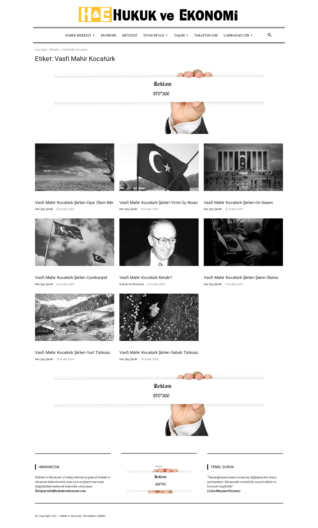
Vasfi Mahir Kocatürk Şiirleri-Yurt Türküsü (72, 352)
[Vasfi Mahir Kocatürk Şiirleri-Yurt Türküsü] (74, 317)
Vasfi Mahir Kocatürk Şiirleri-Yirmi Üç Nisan (158, 202)
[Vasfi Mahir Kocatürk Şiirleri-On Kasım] (243, 167)
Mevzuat (129, 35)
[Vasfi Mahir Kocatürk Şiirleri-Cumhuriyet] (74, 242)
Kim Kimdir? (127, 271)
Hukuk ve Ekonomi (131, 284)
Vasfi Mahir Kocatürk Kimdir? (145, 277)
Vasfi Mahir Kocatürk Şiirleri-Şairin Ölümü (241, 277)
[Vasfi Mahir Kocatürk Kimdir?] (159, 242)
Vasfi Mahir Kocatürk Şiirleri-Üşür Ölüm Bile (74, 202)
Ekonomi (108, 35)
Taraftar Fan (206, 35)
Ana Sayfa (41, 49)
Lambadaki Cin (236, 35)
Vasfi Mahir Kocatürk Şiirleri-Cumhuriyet (71, 277)
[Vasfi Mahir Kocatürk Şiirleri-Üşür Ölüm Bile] (74, 167)
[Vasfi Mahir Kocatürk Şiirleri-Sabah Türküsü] (159, 317)
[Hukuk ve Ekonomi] (159, 14)
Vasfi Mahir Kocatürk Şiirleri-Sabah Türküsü (158, 352)
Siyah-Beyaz (153, 35)
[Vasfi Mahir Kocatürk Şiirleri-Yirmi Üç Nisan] (159, 167)
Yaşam (179, 35)
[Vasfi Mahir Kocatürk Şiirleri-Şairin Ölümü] (243, 242)
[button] (269, 35)
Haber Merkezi (78, 35)
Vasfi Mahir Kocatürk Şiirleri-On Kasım (238, 202)
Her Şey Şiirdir (45, 196)
